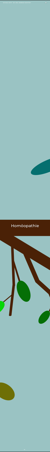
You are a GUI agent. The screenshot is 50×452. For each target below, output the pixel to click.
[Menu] (46, 3)
